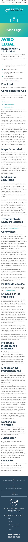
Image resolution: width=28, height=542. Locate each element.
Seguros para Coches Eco (14, 524)
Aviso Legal (6, 101)
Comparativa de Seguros (14, 526)
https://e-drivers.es (14, 80)
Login (14, 20)
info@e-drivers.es (14, 494)
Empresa (10, 521)
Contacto (10, 529)
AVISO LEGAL (7, 41)
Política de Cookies (8, 107)
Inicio (9, 518)
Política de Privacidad (9, 104)
